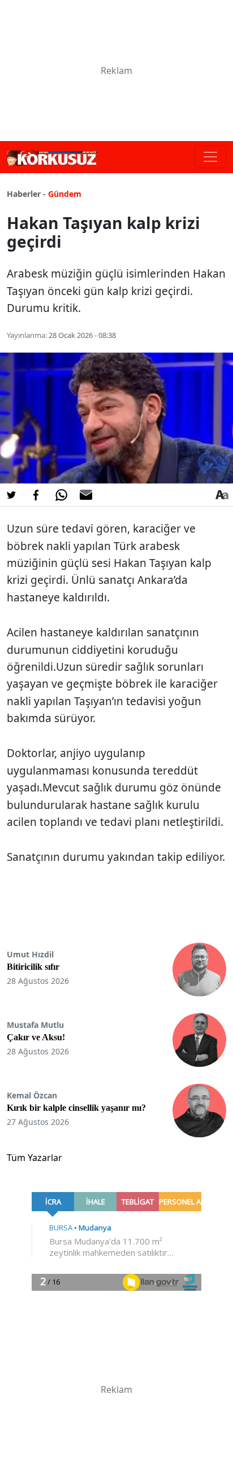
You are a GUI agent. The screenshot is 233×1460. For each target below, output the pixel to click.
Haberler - (26, 193)
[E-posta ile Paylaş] (86, 494)
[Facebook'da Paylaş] (36, 494)
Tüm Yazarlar (34, 1157)
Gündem (64, 193)
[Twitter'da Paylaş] (11, 494)
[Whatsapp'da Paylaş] (61, 494)
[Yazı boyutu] (221, 494)
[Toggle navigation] (210, 157)
